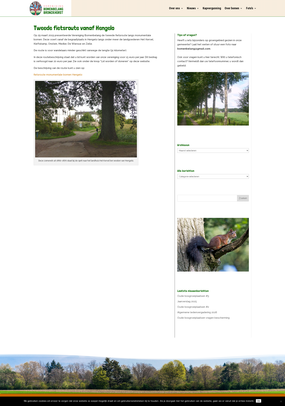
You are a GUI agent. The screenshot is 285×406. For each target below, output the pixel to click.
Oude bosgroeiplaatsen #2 (193, 306)
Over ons (174, 8)
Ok (258, 401)
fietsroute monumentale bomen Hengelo (58, 74)
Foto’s (249, 8)
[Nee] (281, 401)
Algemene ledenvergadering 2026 (197, 312)
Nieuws (191, 8)
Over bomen (232, 8)
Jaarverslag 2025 (187, 301)
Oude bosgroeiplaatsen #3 (193, 296)
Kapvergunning (212, 8)
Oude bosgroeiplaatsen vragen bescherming (203, 317)
